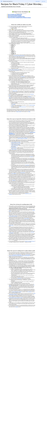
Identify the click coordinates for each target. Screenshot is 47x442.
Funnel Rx (13, 180)
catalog (29, 111)
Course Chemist (26, 218)
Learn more (43, 1)
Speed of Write (15, 90)
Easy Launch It (23, 172)
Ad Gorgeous (23, 76)
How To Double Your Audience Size (15, 14)
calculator (16, 306)
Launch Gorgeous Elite (14, 145)
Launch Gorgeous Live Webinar (22, 138)
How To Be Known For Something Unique (16, 16)
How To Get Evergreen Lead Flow (15, 15)
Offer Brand (19, 278)
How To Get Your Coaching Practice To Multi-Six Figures (19, 17)
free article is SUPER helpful (17, 254)
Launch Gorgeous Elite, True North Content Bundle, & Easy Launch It (19, 255)
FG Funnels (13, 104)
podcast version (28, 254)
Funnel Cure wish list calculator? (30, 241)
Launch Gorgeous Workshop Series (14, 69)
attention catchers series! (22, 106)
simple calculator (18, 111)
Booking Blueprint (14, 147)
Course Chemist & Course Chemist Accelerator (16, 297)
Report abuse (38, 1)
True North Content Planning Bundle (19, 55)
